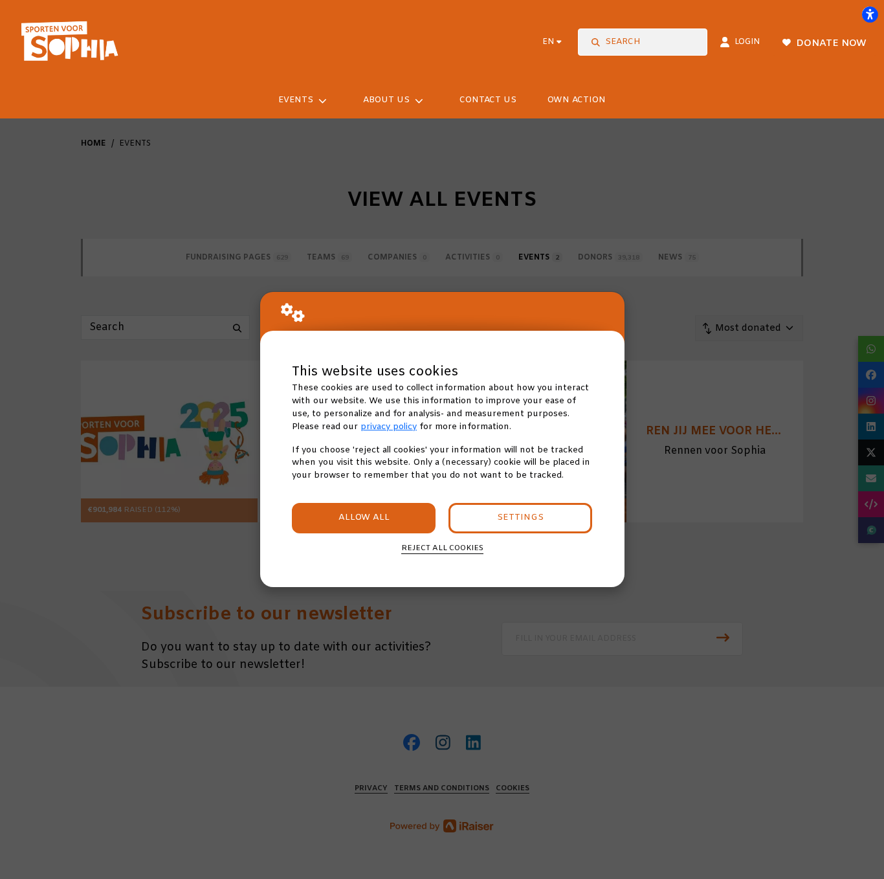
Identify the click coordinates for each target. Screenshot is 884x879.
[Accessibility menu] (870, 14)
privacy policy (388, 426)
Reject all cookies (442, 548)
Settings (520, 517)
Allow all (364, 517)
